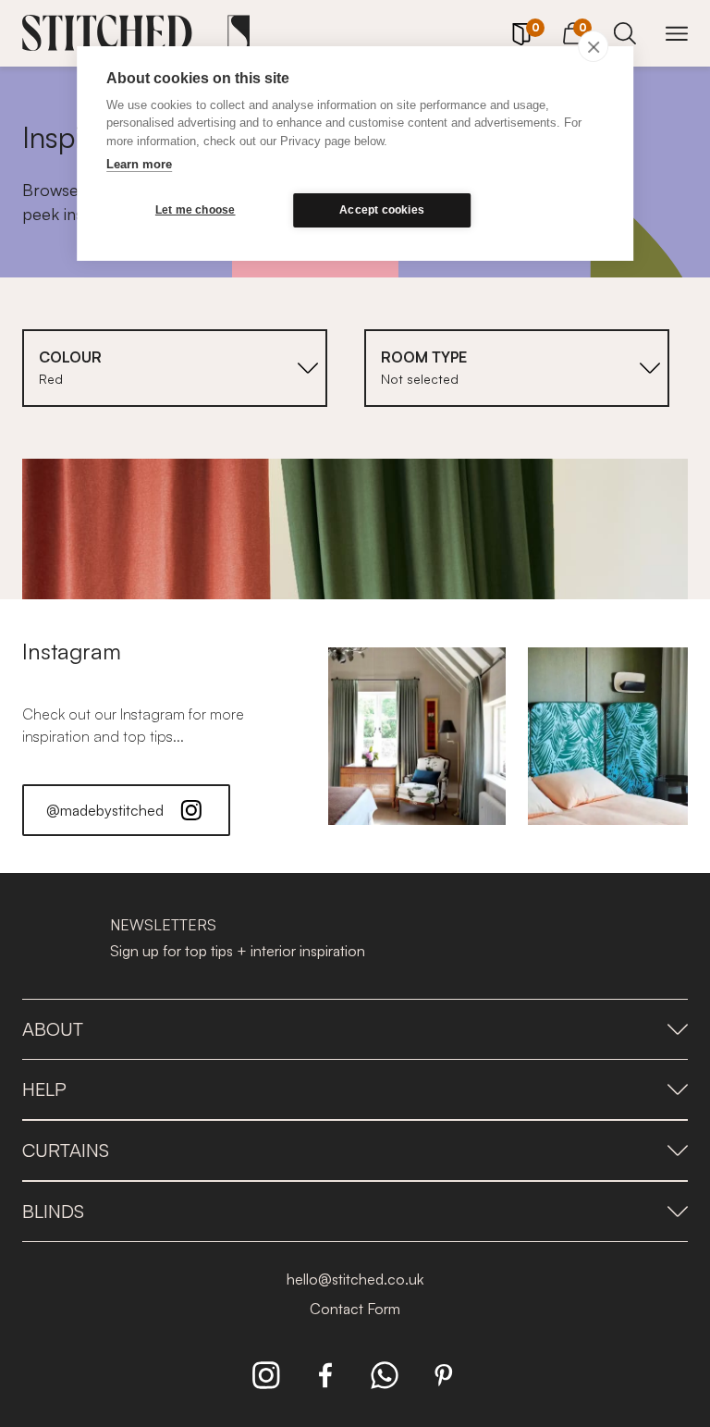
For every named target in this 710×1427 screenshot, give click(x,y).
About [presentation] (52, 1028)
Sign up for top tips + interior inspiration (237, 950)
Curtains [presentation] (65, 1150)
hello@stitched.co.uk (355, 1279)
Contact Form (355, 1308)
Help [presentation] (44, 1089)
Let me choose (195, 209)
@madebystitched (105, 810)
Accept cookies (381, 209)
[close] (593, 46)
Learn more (139, 164)
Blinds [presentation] (53, 1211)
